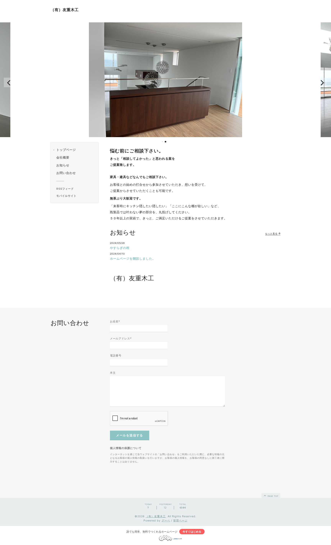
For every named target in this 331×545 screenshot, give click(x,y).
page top (272, 496)
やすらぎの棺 (119, 248)
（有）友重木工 (65, 9)
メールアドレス (121, 338)
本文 (113, 372)
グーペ (165, 520)
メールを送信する (129, 435)
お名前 (115, 321)
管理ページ (180, 520)
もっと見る (271, 233)
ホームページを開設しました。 (133, 258)
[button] (8, 82)
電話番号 (115, 355)
